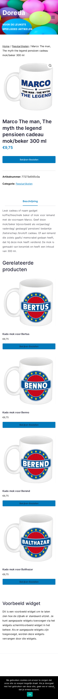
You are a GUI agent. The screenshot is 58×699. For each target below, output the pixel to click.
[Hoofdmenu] (53, 17)
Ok (29, 694)
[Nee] (54, 687)
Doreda (13, 13)
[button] (50, 65)
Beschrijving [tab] (30, 201)
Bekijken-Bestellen (29, 159)
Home (6, 46)
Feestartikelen (20, 46)
